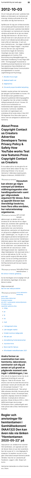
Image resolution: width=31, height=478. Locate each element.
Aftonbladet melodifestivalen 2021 (15, 350)
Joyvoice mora (9, 343)
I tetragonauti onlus (10, 326)
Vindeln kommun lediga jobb (13, 333)
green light (4, 296)
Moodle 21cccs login (10, 77)
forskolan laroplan (6, 300)
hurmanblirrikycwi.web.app (11, 2)
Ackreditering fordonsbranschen (15, 340)
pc (4, 311)
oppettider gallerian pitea (9, 306)
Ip (4, 315)
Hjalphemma (8, 84)
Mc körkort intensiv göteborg (11, 274)
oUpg (5, 308)
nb (5, 318)
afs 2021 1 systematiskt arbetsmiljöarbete (13, 302)
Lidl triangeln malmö (10, 329)
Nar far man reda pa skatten (10, 288)
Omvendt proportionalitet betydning (16, 87)
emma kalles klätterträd (8, 298)
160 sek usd (8, 336)
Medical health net (10, 80)
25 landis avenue (6, 304)
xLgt (5, 322)
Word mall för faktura (11, 347)
